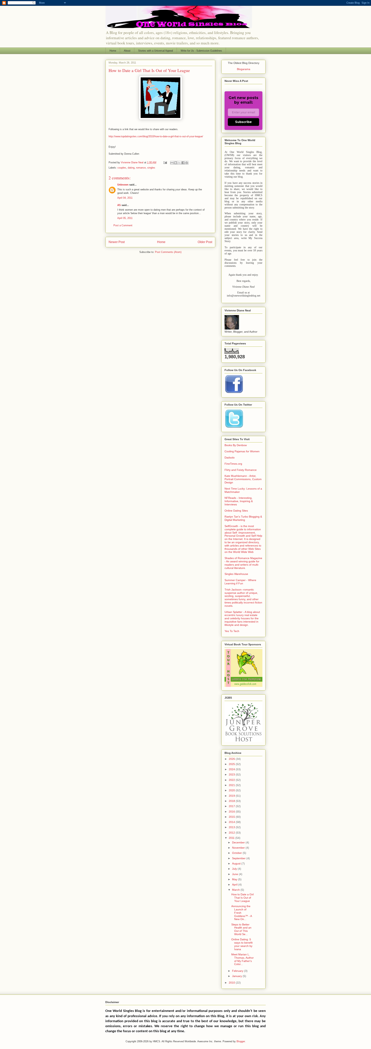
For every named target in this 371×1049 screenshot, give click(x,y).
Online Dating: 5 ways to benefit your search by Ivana (242, 944)
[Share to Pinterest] (187, 163)
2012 (232, 832)
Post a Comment (122, 225)
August (236, 863)
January (237, 976)
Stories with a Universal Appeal (155, 50)
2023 (232, 774)
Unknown (122, 184)
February (238, 970)
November (239, 847)
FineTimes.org (233, 463)
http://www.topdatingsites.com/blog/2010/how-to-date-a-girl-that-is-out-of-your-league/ (156, 136)
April (235, 884)
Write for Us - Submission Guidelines (201, 50)
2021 (232, 785)
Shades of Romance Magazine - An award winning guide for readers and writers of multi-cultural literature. (243, 563)
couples (121, 167)
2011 (232, 837)
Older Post (205, 242)
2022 (232, 779)
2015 (232, 816)
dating (131, 167)
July (235, 868)
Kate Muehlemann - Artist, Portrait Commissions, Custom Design (243, 479)
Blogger (241, 1041)
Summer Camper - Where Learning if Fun (240, 582)
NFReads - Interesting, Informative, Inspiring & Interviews (239, 501)
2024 (232, 769)
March (236, 889)
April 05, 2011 (125, 218)
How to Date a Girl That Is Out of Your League (242, 897)
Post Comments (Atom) (168, 252)
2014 (232, 822)
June (235, 874)
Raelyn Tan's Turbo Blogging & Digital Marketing (243, 518)
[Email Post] (165, 162)
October (237, 852)
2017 (232, 806)
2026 (232, 758)
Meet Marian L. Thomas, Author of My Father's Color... (242, 959)
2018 (232, 800)
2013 (232, 827)
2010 (232, 982)
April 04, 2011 (125, 197)
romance (141, 167)
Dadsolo (230, 457)
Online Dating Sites (236, 510)
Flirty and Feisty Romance (241, 469)
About (127, 50)
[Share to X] (179, 163)
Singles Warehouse (236, 573)
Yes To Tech (232, 631)
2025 (232, 764)
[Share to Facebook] (183, 163)
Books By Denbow (236, 445)
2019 (232, 795)
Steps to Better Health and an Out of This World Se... (241, 929)
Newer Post (117, 242)
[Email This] (172, 163)
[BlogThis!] (176, 163)
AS (119, 205)
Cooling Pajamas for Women (242, 451)
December (239, 842)
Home (113, 50)
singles (151, 167)
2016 (232, 811)
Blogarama (243, 69)
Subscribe (243, 122)
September (239, 858)
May (235, 879)
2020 (232, 790)
